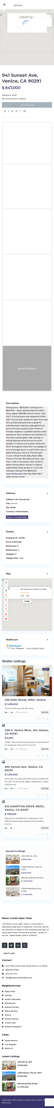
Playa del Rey (11, 1011)
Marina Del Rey (12, 1007)
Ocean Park (10, 1023)
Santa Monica (11, 1040)
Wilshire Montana (13, 1027)
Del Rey (8, 995)
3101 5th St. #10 (29, 856)
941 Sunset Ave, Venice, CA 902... (33, 589)
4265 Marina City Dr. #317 (29, 1073)
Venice (5, 95)
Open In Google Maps (17, 517)
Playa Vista (10, 991)
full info (45, 712)
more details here (35, 648)
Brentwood (10, 1003)
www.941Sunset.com (16, 474)
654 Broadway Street (32, 878)
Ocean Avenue (11, 1019)
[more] (32, 745)
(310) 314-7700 (11, 970)
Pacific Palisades (13, 999)
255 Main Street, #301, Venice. (25, 699)
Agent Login (9, 953)
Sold (14, 95)
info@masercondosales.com (18, 978)
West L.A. (9, 1048)
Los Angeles (10, 1044)
